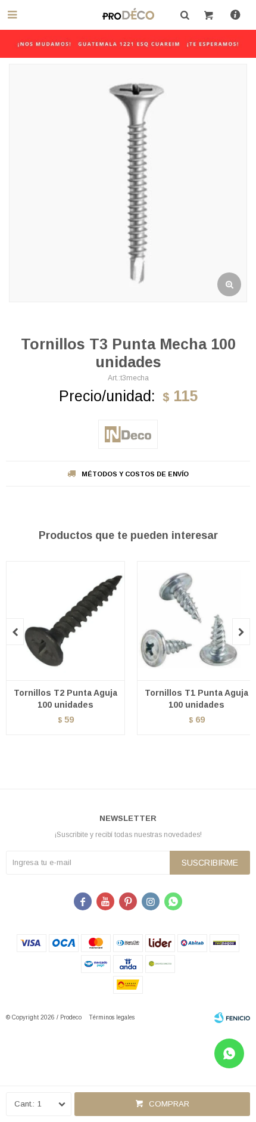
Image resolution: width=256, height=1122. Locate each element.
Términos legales (112, 1017)
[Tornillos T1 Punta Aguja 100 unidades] (196, 620)
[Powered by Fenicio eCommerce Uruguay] (232, 1018)
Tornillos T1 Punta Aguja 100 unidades (196, 698)
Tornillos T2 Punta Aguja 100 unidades (65, 698)
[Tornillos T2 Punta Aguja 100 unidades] (65, 620)
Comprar (169, 1103)
